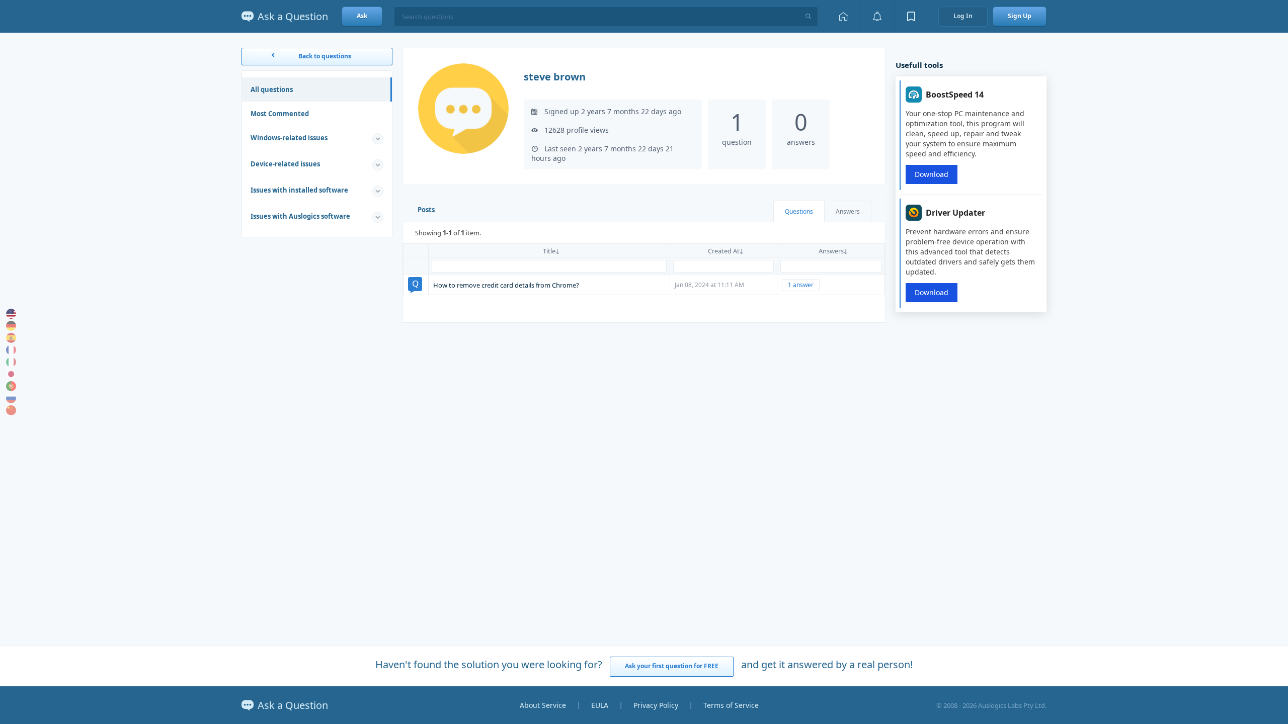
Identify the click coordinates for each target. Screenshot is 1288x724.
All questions (272, 89)
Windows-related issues (289, 137)
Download (931, 174)
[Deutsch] (11, 326)
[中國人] (11, 410)
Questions (799, 211)
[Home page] (843, 16)
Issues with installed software (299, 190)
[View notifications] (877, 16)
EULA (599, 705)
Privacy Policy (655, 705)
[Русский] (11, 398)
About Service (543, 705)
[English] (11, 314)
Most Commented (280, 113)
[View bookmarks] (911, 16)
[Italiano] (11, 362)
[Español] (11, 338)
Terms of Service (731, 705)
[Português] (11, 386)
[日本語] (11, 374)
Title (549, 250)
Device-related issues (285, 163)
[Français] (11, 350)
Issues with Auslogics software (300, 216)
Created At (724, 250)
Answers (848, 211)
